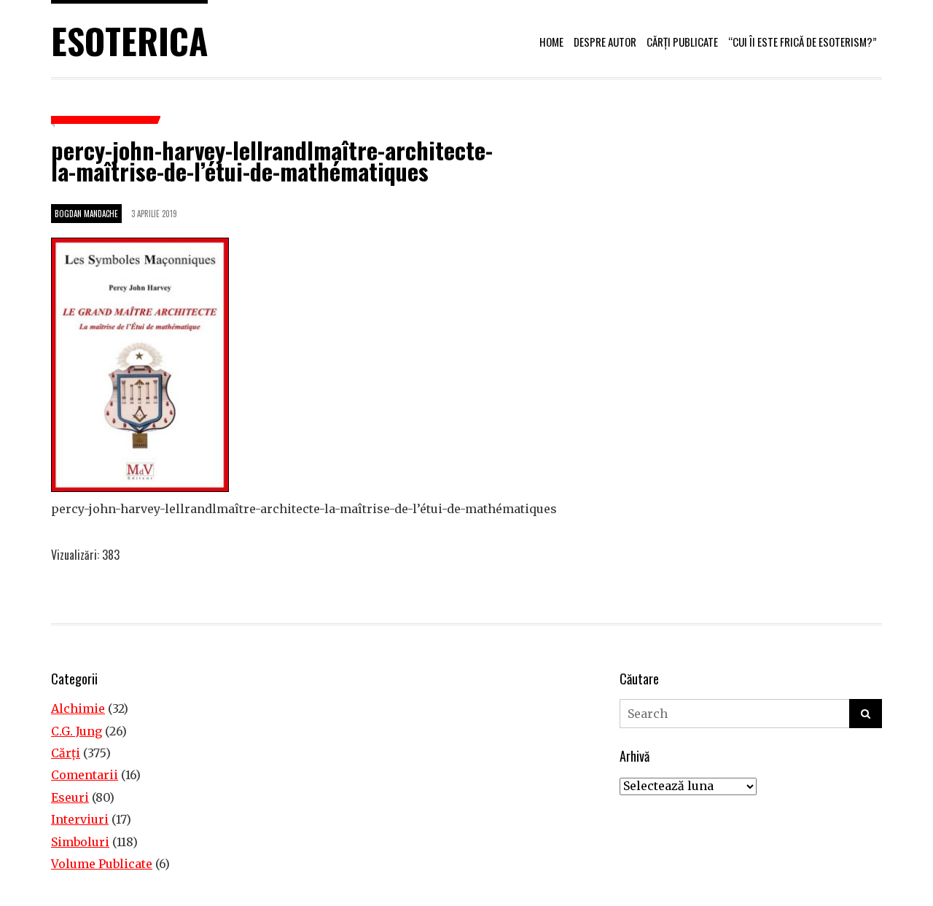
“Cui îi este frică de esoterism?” (802, 42)
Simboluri (80, 842)
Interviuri (80, 819)
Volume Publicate (101, 863)
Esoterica (129, 40)
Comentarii (84, 775)
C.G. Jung (76, 731)
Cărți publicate (682, 42)
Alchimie (78, 708)
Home (551, 42)
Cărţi (65, 753)
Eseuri (70, 797)
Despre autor (605, 42)
